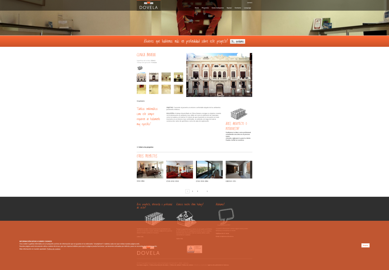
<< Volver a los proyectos (145, 147)
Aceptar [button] (365, 245)
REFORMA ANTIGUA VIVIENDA (172, 181)
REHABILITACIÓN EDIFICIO (231, 181)
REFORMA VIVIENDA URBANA (202, 181)
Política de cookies (53, 249)
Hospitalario (141, 101)
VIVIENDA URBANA (140, 181)
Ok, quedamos (237, 41)
